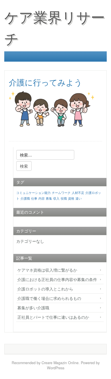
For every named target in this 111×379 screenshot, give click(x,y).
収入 (56, 198)
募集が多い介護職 (33, 307)
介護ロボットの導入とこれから (45, 289)
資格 (71, 198)
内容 (41, 198)
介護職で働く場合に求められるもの (49, 298)
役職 (64, 198)
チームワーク (61, 192)
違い (78, 198)
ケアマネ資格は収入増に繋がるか (47, 270)
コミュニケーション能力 (33, 192)
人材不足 (78, 192)
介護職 (25, 198)
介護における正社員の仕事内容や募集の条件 (57, 279)
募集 (49, 198)
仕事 (34, 198)
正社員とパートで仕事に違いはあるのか (53, 317)
